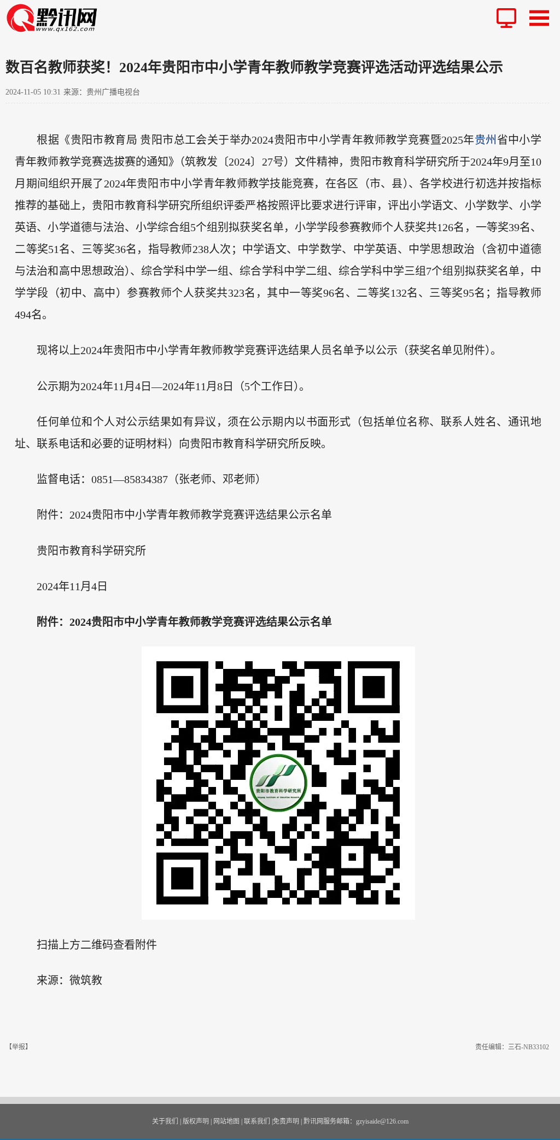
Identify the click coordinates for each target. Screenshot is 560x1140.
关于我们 (165, 1121)
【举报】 (18, 1047)
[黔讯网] (55, 18)
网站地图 (226, 1121)
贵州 (486, 140)
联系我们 (257, 1121)
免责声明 (286, 1121)
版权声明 (196, 1121)
